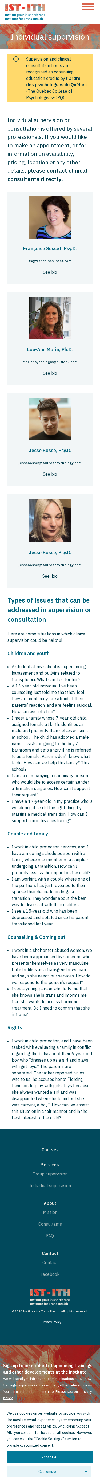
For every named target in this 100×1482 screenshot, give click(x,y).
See (46, 576)
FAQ (50, 1235)
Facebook (50, 1274)
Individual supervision (50, 1185)
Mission (50, 1212)
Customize (47, 1471)
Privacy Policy (51, 1322)
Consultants (50, 1224)
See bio (50, 272)
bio (55, 576)
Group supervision (50, 1173)
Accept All (50, 1457)
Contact (50, 1262)
